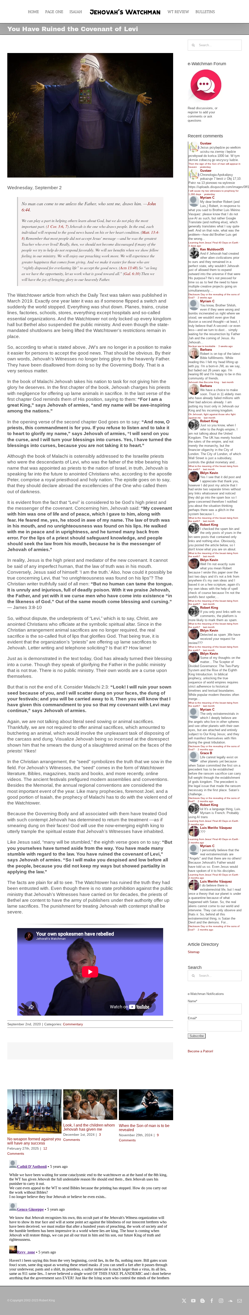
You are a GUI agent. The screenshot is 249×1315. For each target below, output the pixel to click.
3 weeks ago (225, 346)
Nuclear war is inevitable (201, 346)
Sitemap (193, 952)
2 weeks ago (205, 297)
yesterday (205, 167)
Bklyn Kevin (209, 473)
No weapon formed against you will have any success (34, 1141)
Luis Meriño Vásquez (216, 828)
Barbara (206, 349)
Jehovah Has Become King (203, 382)
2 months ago (205, 749)
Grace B (206, 753)
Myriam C (207, 197)
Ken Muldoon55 (212, 249)
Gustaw (205, 143)
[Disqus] (90, 1219)
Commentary (73, 1024)
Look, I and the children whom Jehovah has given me (89, 1127)
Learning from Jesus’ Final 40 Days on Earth (213, 242)
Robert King (209, 421)
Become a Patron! (200, 1051)
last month (228, 382)
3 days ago (194, 245)
